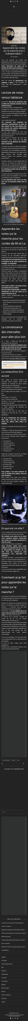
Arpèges (3, 957)
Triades (3, 1002)
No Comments (14, 57)
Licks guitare (4, 981)
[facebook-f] (13, 1)
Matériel (3, 985)
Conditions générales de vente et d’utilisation (14, 1015)
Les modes (4, 978)
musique (13, 760)
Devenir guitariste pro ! (7, 964)
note (18, 760)
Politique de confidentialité (14, 1016)
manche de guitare (6, 760)
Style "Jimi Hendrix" (6, 995)
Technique (3, 998)
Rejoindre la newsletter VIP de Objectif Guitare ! (13, 930)
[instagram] (15, 1)
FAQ (2, 967)
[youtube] (11, 1)
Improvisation (4, 974)
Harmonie (14, 46)
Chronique (3, 960)
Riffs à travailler (5, 988)
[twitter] (17, 1)
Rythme (3, 991)
